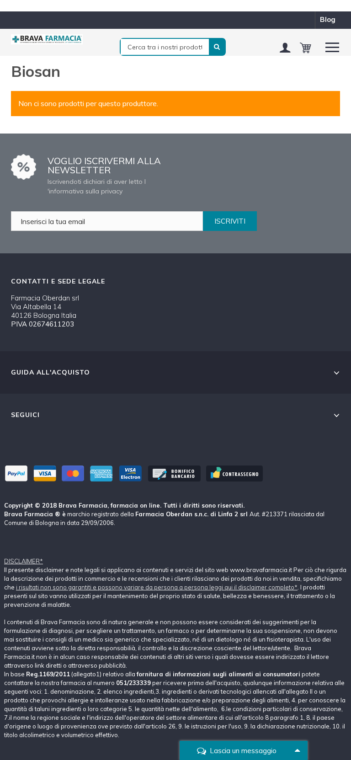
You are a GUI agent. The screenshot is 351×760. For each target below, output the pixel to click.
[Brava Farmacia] (47, 39)
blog (327, 19)
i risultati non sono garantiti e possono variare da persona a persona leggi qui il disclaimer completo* (157, 587)
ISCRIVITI (229, 221)
